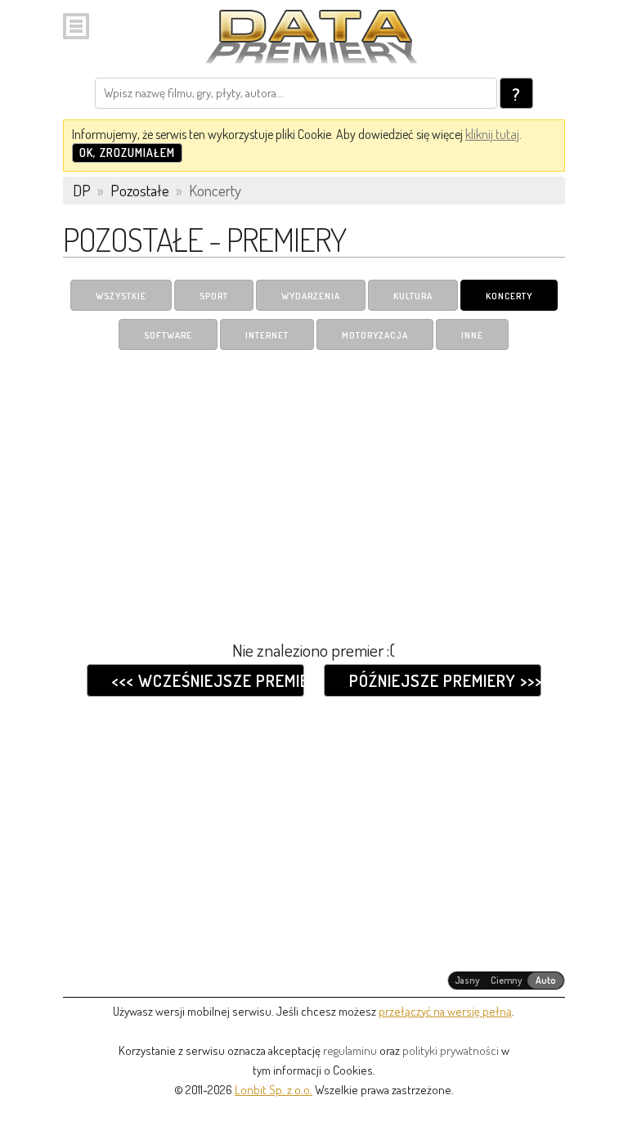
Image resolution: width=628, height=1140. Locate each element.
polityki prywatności (450, 1050)
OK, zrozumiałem (127, 152)
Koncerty (509, 296)
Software (168, 335)
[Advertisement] (314, 484)
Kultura (413, 296)
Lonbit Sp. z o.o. (273, 1089)
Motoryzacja (375, 335)
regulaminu (350, 1050)
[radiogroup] (506, 980)
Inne (472, 335)
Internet (267, 335)
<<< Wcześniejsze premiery (207, 680)
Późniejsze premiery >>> (445, 680)
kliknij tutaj (492, 134)
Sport (214, 296)
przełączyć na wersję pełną (445, 1011)
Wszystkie (121, 296)
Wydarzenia (310, 296)
